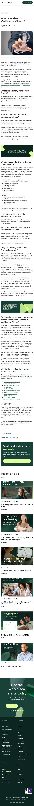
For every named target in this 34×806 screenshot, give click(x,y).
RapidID (20, 127)
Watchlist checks (8, 395)
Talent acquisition (6, 742)
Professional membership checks (12, 390)
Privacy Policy (24, 797)
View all (3, 477)
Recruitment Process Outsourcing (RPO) (6, 746)
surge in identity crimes (12, 293)
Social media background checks (12, 399)
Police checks (7, 387)
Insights (19, 746)
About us (4, 769)
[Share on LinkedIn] (14, 437)
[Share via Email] (17, 437)
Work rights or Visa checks (10, 394)
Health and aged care (7, 729)
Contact (19, 771)
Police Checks (26, 85)
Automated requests (22, 741)
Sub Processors (21, 785)
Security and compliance (23, 754)
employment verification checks (20, 375)
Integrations (20, 751)
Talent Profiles (21, 743)
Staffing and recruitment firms (8, 749)
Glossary (20, 782)
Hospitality (4, 740)
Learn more (17, 461)
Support (19, 769)
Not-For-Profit (5, 726)
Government (5, 732)
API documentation (6, 782)
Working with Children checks (11, 389)
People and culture (6, 751)
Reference (20, 726)
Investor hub (20, 774)
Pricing (19, 756)
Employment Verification (13, 85)
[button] (2, 2)
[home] (8, 2)
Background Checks (22, 748)
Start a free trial (12, 706)
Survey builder (21, 738)
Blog (3, 777)
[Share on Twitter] (11, 437)
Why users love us (6, 754)
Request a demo (24, 706)
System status (21, 779)
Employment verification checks (12, 382)
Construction (5, 734)
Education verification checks (11, 385)
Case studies (5, 780)
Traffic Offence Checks (9, 397)
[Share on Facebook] (7, 437)
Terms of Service (16, 797)
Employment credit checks (10, 392)
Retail (3, 737)
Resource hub (5, 774)
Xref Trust (20, 777)
